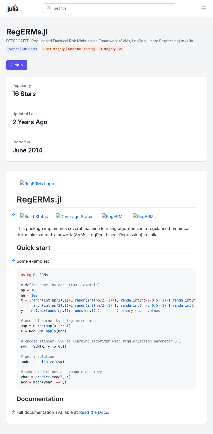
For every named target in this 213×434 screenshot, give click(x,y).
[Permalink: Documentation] (14, 411)
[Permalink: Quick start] (14, 260)
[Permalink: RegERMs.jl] (14, 214)
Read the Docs (93, 412)
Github (17, 65)
